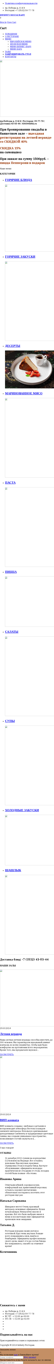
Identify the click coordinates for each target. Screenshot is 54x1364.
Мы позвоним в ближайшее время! (19, 1354)
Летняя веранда (11, 1034)
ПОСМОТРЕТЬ (7, 1054)
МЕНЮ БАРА (16, 49)
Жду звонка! (30, 1357)
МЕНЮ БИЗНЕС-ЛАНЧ (20, 46)
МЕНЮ (8, 39)
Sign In (3, 22)
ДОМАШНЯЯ (11, 34)
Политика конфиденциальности (21, 3)
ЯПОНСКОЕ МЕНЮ (19, 44)
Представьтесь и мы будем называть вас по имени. (25, 1360)
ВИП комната (9, 1120)
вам (16, 1354)
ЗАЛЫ (8, 51)
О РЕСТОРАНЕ (12, 36)
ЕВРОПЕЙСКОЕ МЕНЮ (20, 41)
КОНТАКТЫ (10, 56)
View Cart (11, 22)
